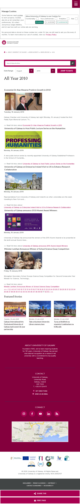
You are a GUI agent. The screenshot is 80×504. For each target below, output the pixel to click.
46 (31, 292)
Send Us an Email (41, 394)
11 (23, 289)
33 (72, 289)
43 (24, 292)
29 (63, 289)
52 (46, 292)
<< (5, 289)
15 (31, 289)
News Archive (45, 52)
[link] (23, 458)
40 (17, 292)
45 (29, 292)
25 (54, 289)
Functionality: (30, 19)
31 (67, 289)
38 (12, 292)
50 (41, 292)
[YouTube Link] (40, 414)
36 (7, 292)
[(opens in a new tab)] (23, 460)
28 (61, 289)
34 (74, 289)
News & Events (34, 52)
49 (39, 292)
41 (19, 292)
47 (34, 292)
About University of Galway (17, 52)
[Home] (4, 52)
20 (42, 289)
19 (40, 289)
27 (58, 289)
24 (51, 289)
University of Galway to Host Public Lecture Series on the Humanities (48, 164)
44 (26, 292)
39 (14, 292)
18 (38, 289)
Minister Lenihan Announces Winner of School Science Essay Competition (31, 287)
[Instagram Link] (24, 414)
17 (36, 289)
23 (49, 289)
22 (47, 289)
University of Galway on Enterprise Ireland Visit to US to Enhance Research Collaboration (37, 207)
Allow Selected (63, 22)
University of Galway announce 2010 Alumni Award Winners (45, 246)
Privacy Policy (51, 35)
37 (9, 292)
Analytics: (62, 19)
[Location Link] (40, 440)
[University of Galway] (10, 42)
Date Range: (8, 71)
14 (29, 289)
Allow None (51, 22)
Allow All (40, 22)
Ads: (72, 19)
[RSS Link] (57, 414)
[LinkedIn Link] (49, 414)
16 (34, 289)
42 (21, 292)
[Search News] (72, 63)
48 (36, 292)
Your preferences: (47, 19)
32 (70, 289)
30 (65, 289)
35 (5, 292)
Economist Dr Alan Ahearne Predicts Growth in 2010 (42, 125)
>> (52, 292)
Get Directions (41, 391)
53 (48, 292)
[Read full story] (23, 101)
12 (25, 289)
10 (21, 289)
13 (27, 289)
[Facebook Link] (32, 414)
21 (44, 289)
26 (56, 289)
